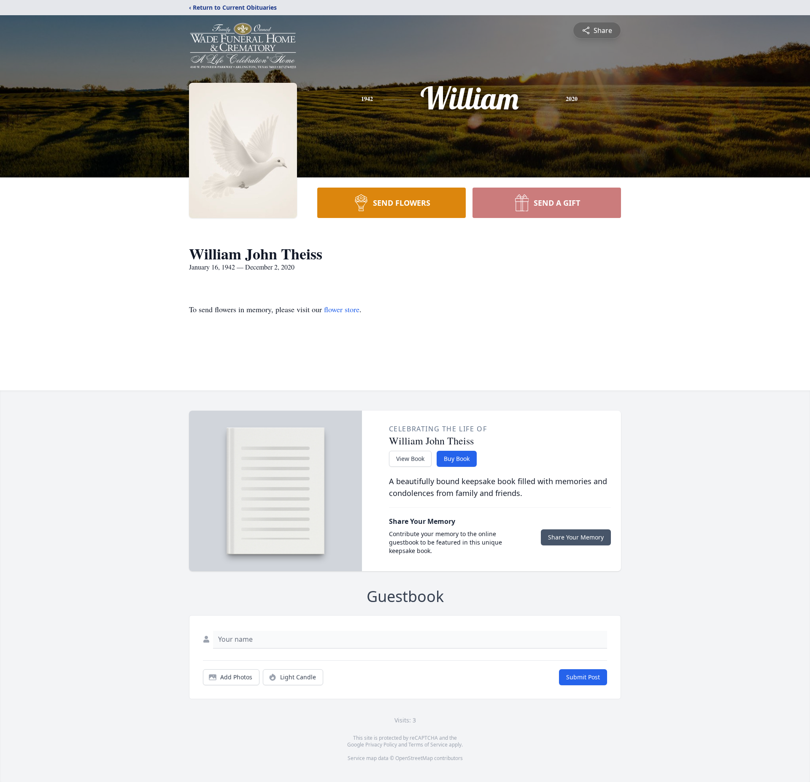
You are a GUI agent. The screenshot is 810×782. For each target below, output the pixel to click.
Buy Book (457, 459)
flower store (341, 309)
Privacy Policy (381, 744)
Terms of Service (428, 744)
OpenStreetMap (414, 758)
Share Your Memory (576, 537)
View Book (410, 459)
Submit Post (583, 677)
